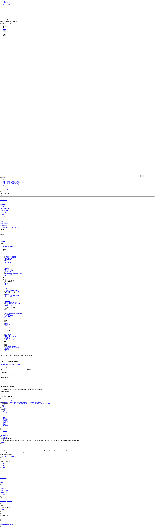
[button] (79, 249)
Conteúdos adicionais (9, 262)
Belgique (4, 412)
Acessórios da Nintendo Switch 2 (11, 289)
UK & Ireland (5, 425)
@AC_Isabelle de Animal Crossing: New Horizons (10, 227)
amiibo (6, 304)
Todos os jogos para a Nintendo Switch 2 (11, 181)
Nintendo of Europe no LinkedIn (6, 246)
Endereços (5, 3)
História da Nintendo (9, 305)
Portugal (4, 421)
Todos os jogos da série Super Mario (10, 186)
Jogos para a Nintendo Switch (11, 257)
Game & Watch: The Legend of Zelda (12, 303)
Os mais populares (8, 271)
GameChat (7, 285)
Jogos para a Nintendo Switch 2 (11, 256)
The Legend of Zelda (4, 208)
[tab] (77, 400)
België (4, 404)
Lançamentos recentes (9, 258)
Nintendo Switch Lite (9, 297)
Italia (4, 410)
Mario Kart (2, 216)
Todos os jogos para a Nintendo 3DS (10, 185)
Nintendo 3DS (3, 206)
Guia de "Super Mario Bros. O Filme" (12, 347)
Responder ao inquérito (11, 456)
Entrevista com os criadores (10, 336)
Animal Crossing (3, 212)
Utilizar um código (8, 275)
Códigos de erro (6, 394)
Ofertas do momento (9, 270)
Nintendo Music (8, 316)
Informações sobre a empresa (19, 402)
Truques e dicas (8, 338)
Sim (3, 442)
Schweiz (4, 434)
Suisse (4, 423)
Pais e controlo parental (4, 402)
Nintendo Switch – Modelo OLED (12, 295)
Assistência (2, 364)
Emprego (7, 349)
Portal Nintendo (8, 264)
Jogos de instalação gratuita (10, 261)
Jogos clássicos (8, 314)
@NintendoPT (3, 221)
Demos (6, 260)
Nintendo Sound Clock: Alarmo (11, 302)
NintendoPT (2, 236)
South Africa (5, 420)
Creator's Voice (8, 337)
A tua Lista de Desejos (9, 274)
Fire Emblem (2, 204)
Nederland (5, 430)
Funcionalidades (8, 284)
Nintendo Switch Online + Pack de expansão (14, 313)
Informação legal (12, 403)
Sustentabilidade (37, 403)
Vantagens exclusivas (9, 315)
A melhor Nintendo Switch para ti (11, 298)
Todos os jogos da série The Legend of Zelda (11, 187)
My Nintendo (7, 348)
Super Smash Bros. (4, 210)
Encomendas (5, 2)
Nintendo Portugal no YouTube (6, 232)
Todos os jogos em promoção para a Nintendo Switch (13, 184)
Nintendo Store (3, 202)
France (4, 408)
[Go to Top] (77, 352)
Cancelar (2, 435)
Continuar (6, 435)
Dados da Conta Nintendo (8, 4)
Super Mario (2, 214)
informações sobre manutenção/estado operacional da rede (20, 379)
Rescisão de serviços (20, 403)
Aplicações (7, 324)
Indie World (7, 335)
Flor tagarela (7, 301)
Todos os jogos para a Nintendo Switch (10, 183)
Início (4, 1)
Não (1, 442)
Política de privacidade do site (35, 402)
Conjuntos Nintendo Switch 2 (11, 290)
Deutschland (5, 406)
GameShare (7, 286)
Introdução (7, 255)
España (4, 407)
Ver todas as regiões (6, 421)
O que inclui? (7, 312)
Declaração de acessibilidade (46, 403)
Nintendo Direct (8, 334)
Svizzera (4, 436)
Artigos (6, 325)
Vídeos (6, 326)
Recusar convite (3, 456)
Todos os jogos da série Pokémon (9, 189)
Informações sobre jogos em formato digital (13, 273)
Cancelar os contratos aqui (29, 403)
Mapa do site (7, 350)
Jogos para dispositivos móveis (11, 263)
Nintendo (2, 198)
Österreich (5, 431)
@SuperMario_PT (4, 225)
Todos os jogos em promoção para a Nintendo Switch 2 (13, 182)
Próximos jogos (8, 259)
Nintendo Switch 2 (16, 364)
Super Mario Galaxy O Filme (11, 346)
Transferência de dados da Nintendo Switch (13, 291)
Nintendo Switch (3, 200)
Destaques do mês (8, 269)
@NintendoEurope (4, 223)
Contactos (54, 403)
